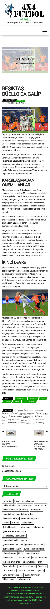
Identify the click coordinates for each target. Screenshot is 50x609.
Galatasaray (38, 527)
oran (40, 562)
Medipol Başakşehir (16, 422)
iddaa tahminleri (39, 557)
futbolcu (38, 416)
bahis (16, 501)
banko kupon (40, 505)
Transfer (21, 570)
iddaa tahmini (24, 557)
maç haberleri (13, 419)
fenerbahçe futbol (24, 514)
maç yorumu (38, 419)
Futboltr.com (8, 466)
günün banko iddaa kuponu (15, 540)
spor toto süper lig (27, 566)
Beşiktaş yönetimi (26, 414)
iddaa (20, 553)
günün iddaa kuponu (34, 544)
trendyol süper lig (36, 570)
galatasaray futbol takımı (14, 531)
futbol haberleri (15, 416)
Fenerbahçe (8, 514)
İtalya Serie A (24, 579)
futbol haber (27, 522)
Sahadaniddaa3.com (11, 471)
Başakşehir (21, 398)
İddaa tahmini (9, 579)
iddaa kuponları (32, 553)
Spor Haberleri (29, 401)
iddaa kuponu (9, 557)
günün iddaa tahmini (12, 549)
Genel (17, 401)
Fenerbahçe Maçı (11, 518)
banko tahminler (10, 509)
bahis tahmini (9, 505)
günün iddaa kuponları (13, 544)
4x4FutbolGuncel (17, 103)
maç (4, 420)
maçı (4, 423)
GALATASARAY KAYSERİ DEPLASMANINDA (10, 444)
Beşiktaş (42, 330)
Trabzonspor (9, 570)
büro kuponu (36, 509)
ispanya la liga (29, 562)
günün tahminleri (32, 575)
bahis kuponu (28, 501)
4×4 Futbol (25, 19)
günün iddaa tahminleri (34, 549)
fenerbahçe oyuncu (30, 518)
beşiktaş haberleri (9, 413)
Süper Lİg (40, 422)
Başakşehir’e (18, 161)
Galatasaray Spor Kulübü (14, 536)
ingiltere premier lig (11, 562)
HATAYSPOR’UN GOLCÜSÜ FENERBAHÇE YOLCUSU (41, 445)
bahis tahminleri (25, 505)
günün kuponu (9, 553)
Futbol (7, 401)
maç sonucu (26, 420)
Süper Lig (30, 423)
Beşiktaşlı (17, 223)
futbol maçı (28, 417)
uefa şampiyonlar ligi (12, 575)
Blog (43, 398)
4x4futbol (18, 411)
